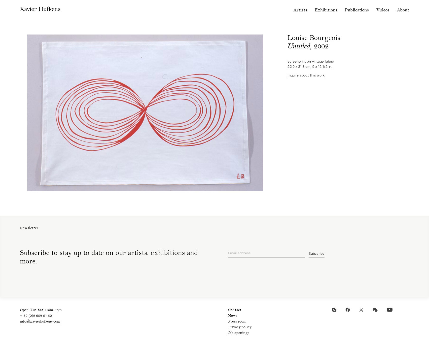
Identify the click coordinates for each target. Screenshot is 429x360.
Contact (234, 310)
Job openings (238, 333)
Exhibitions (326, 10)
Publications (357, 10)
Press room (237, 322)
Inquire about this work (306, 75)
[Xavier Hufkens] (44, 10)
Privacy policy (239, 327)
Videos (383, 10)
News (232, 316)
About (403, 10)
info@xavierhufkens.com (40, 322)
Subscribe (316, 253)
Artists (300, 10)
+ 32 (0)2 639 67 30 (36, 316)
